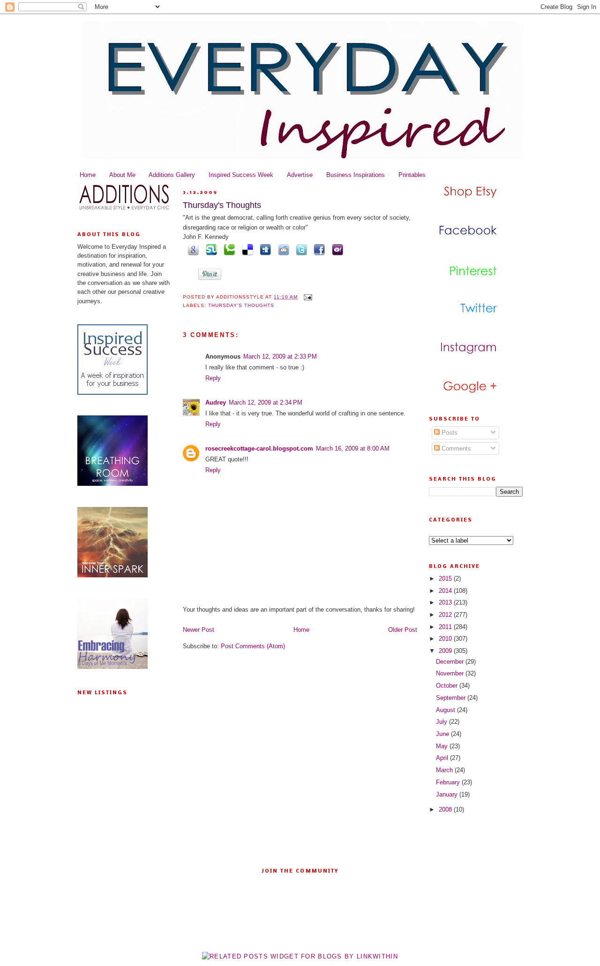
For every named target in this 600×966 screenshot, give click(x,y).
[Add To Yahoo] (336, 249)
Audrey (215, 402)
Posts (449, 432)
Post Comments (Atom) (253, 646)
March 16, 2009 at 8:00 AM (353, 448)
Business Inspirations (355, 174)
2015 (446, 578)
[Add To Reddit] (282, 249)
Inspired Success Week (241, 174)
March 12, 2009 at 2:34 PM (265, 402)
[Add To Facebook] (318, 249)
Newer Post (198, 629)
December (450, 661)
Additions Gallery (172, 174)
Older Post (402, 629)
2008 (446, 809)
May (443, 746)
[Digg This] (264, 249)
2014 (446, 590)
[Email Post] (307, 296)
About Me (122, 174)
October (447, 685)
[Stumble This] (209, 249)
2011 (446, 626)
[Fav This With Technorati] (228, 249)
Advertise (300, 174)
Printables (412, 174)
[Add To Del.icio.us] (246, 249)
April (443, 757)
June (443, 733)
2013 (446, 602)
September (451, 697)
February (449, 782)
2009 (446, 650)
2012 (446, 614)
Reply (213, 378)
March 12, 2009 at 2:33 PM (280, 356)
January (447, 794)
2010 (446, 638)
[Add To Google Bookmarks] (192, 249)
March (445, 770)
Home (88, 174)
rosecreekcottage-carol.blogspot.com (259, 448)
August (446, 709)
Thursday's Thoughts (222, 205)
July (442, 721)
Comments (455, 448)
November (450, 673)
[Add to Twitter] (300, 249)
